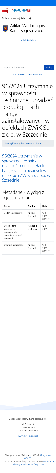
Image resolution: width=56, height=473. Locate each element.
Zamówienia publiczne (31, 143)
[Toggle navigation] (52, 2)
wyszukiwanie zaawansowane (29, 74)
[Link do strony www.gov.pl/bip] (6, 10)
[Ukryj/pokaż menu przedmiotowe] (3, 2)
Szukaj (49, 67)
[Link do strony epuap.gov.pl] (21, 10)
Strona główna (11, 143)
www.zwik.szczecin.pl (28, 435)
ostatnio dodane (28, 40)
